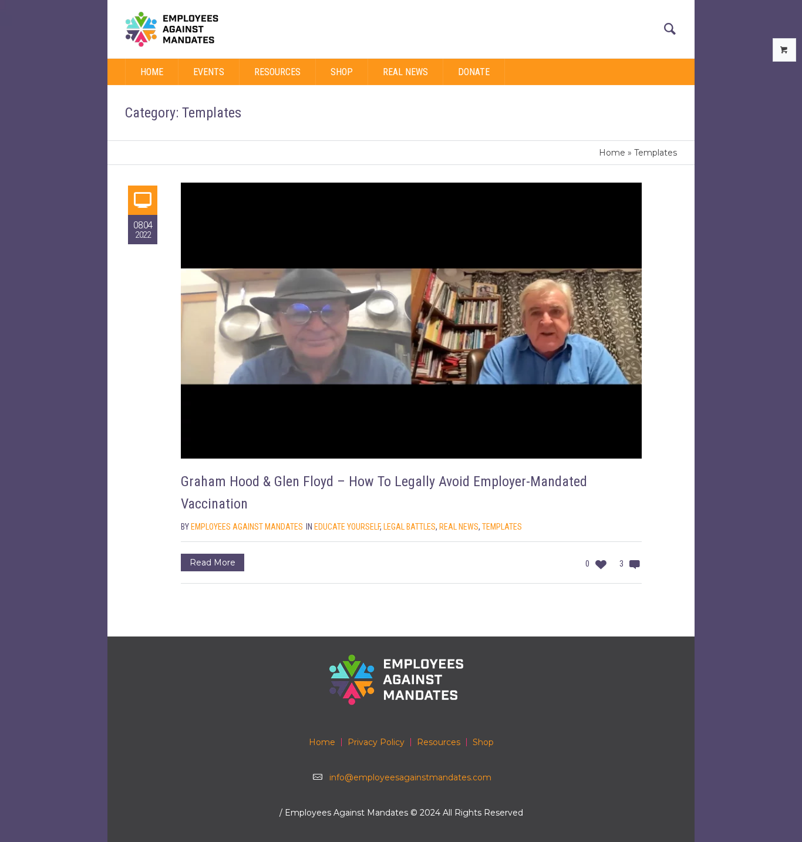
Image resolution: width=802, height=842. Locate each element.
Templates (502, 526)
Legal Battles (409, 526)
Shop (483, 742)
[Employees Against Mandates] (401, 679)
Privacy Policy (376, 742)
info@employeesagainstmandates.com (410, 777)
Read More (212, 562)
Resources (438, 742)
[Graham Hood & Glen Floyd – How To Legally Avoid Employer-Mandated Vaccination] (411, 321)
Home (612, 152)
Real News (458, 526)
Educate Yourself (347, 526)
